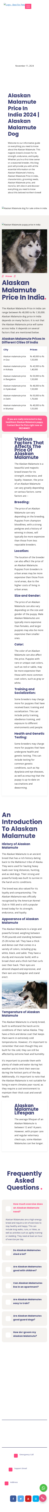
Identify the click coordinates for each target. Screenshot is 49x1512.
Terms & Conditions (17, 1429)
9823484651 (24, 428)
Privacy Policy (35, 1429)
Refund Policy (18, 1438)
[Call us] (42, 1498)
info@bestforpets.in (27, 1472)
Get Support (32, 1438)
